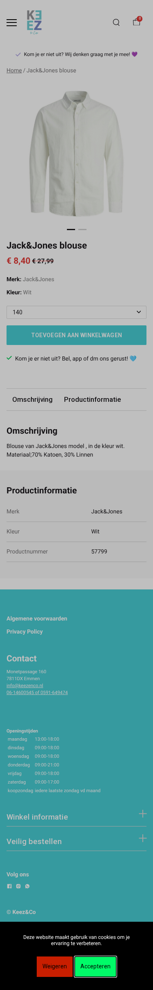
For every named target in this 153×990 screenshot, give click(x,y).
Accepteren (95, 966)
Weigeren (54, 966)
